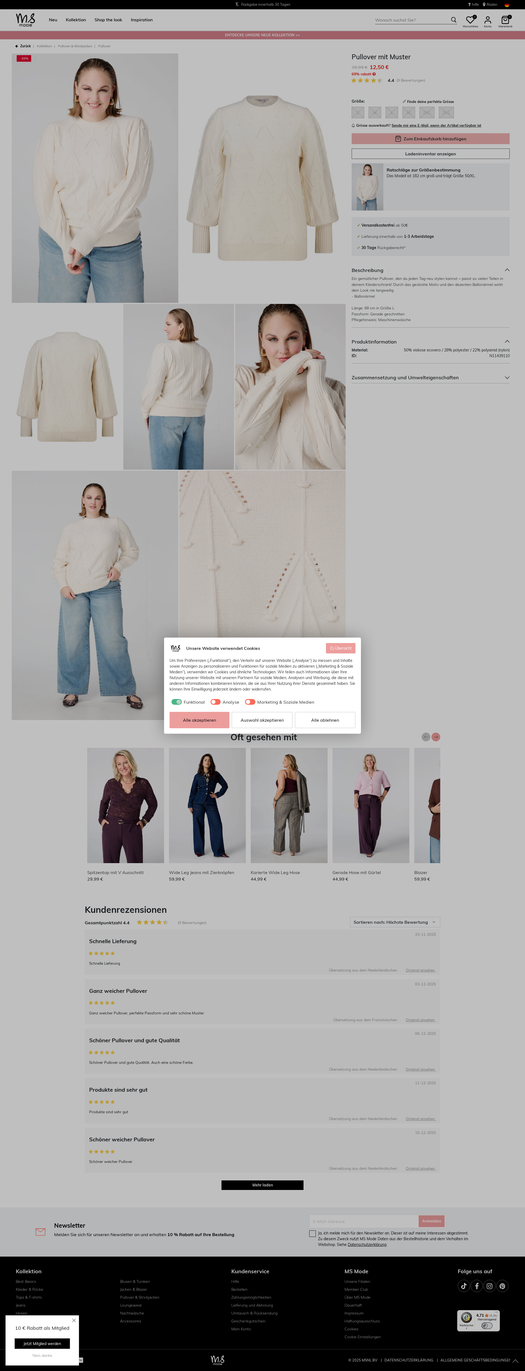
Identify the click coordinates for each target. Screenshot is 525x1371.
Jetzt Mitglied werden (42, 1343)
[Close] (74, 1320)
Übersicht (343, 648)
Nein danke (42, 1355)
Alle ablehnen (325, 720)
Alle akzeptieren (199, 720)
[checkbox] (187, 702)
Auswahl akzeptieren (262, 720)
